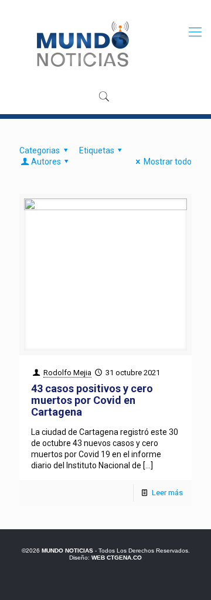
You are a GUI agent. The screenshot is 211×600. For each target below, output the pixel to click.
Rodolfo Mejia (67, 372)
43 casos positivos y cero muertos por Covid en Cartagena (92, 400)
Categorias (39, 150)
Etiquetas (96, 150)
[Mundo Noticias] (81, 44)
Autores (46, 161)
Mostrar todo (168, 161)
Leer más (167, 492)
